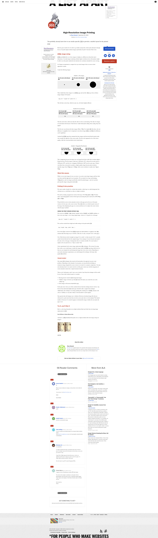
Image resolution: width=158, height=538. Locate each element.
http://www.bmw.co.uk (67, 392)
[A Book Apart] (105, 531)
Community (90, 430)
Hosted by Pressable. (62, 530)
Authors (56, 514)
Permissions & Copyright (55, 532)
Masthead (62, 514)
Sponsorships (80, 514)
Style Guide (68, 514)
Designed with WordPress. (54, 530)
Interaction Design (83, 37)
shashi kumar (59, 418)
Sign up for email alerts (88, 358)
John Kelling (59, 429)
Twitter (105, 514)
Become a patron (109, 61)
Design (89, 443)
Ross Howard (69, 347)
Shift (97, 349)
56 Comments (109, 49)
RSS (95, 514)
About (51, 514)
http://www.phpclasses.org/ (63, 434)
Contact (74, 514)
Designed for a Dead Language (95, 372)
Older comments (63, 374)
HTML (79, 37)
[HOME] (3, 2)
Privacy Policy (64, 532)
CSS (76, 37)
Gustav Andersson (60, 407)
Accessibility (90, 394)
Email (98, 514)
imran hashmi (59, 383)
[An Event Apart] (101, 531)
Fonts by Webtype (71, 532)
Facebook (102, 514)
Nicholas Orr (59, 445)
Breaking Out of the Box (109, 83)
